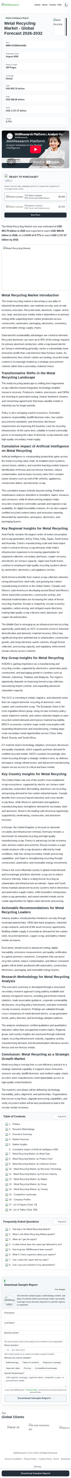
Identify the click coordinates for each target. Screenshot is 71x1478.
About (45, 5)
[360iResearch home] (10, 5)
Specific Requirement (14, 1373)
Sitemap (37, 1467)
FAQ (59, 5)
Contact (52, 5)
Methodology (12, 1362)
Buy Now (35, 215)
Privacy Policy (31, 1390)
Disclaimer (65, 1459)
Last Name (9, 1323)
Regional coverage (52, 1362)
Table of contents (30, 1362)
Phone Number (11, 1345)
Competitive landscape (46, 1368)
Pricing (27, 1368)
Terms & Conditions (13, 1459)
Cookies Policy (45, 1459)
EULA (56, 1459)
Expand (62, 1116)
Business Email (11, 1333)
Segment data (13, 1368)
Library (37, 5)
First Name (9, 1313)
